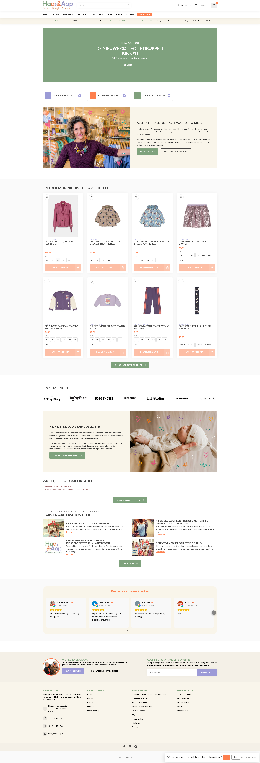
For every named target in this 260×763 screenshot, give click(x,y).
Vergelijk (180, 706)
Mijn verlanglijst (183, 702)
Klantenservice (211, 21)
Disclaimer (136, 723)
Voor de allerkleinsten (128, 500)
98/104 (182, 345)
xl (69, 260)
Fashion (67, 14)
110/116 (190, 345)
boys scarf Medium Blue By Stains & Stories (196, 327)
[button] (46, 612)
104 (103, 260)
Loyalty (188, 21)
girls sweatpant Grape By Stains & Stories (151, 327)
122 (209, 255)
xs (47, 260)
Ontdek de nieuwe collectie (128, 365)
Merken (130, 14)
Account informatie (184, 694)
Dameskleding (114, 14)
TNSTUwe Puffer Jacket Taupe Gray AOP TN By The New (105, 242)
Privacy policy (137, 719)
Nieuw (55, 14)
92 (92, 260)
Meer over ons (147, 151)
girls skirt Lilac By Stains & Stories (193, 242)
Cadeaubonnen (198, 21)
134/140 (208, 345)
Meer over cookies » (248, 757)
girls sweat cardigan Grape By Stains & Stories (61, 327)
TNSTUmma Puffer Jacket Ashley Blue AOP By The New (151, 242)
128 (181, 260)
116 (203, 255)
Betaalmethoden (138, 710)
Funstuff (96, 14)
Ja (226, 757)
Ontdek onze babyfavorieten (67, 455)
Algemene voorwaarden (141, 715)
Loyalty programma (140, 698)
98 (97, 260)
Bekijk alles (128, 563)
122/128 (199, 345)
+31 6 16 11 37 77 (55, 718)
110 (108, 260)
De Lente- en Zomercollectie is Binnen (179, 543)
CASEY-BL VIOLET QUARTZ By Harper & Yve (59, 242)
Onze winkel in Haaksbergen (104, 671)
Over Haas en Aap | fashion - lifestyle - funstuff (150, 694)
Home (46, 14)
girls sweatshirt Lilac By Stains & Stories (108, 327)
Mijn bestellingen (183, 698)
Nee (235, 757)
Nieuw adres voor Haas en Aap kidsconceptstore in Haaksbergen (88, 542)
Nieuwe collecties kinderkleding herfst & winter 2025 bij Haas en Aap (182, 522)
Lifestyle (81, 14)
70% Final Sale (144, 14)
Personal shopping (139, 702)
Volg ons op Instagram (175, 151)
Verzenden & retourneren (142, 706)
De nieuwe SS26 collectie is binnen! (88, 523)
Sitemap (135, 727)
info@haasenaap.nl (55, 734)
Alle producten (182, 710)
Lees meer (70, 532)
